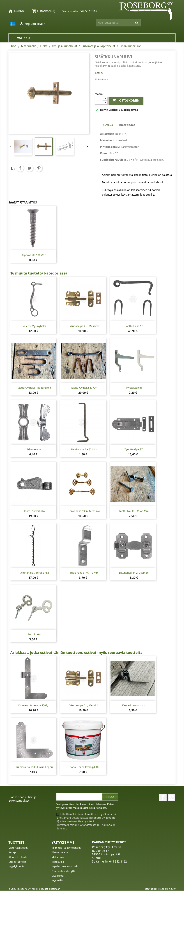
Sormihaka (34, 634)
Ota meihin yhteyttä (63, 871)
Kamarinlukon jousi (134, 705)
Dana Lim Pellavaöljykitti (84, 767)
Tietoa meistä (60, 852)
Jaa (20, 168)
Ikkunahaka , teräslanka (34, 572)
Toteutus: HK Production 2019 (159, 888)
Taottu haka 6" (134, 326)
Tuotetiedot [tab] (127, 125)
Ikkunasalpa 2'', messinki (84, 326)
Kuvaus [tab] (108, 125)
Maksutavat (58, 857)
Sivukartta (58, 875)
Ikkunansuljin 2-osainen (134, 572)
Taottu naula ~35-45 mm (134, 511)
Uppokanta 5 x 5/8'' (34, 255)
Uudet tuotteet (17, 861)
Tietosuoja (58, 861)
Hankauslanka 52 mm (84, 449)
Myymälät (57, 880)
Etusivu (19, 11)
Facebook (163, 797)
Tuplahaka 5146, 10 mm (84, 572)
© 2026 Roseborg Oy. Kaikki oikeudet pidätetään (34, 888)
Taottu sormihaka (34, 511)
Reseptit (13, 852)
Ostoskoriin (125, 100)
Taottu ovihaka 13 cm (84, 387)
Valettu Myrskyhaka (34, 326)
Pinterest (38, 168)
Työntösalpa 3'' (134, 449)
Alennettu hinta (17, 857)
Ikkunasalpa (34, 449)
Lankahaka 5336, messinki (84, 511)
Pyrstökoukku (134, 387)
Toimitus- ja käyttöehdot (66, 847)
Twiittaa (29, 168)
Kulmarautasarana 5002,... (34, 705)
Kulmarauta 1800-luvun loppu (34, 767)
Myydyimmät (16, 866)
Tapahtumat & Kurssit (65, 866)
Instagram (171, 797)
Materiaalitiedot (18, 847)
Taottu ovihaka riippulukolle (34, 387)
